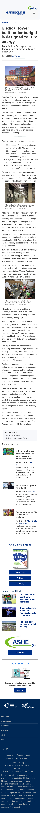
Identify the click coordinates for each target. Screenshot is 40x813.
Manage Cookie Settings (24, 771)
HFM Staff (31, 491)
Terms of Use (8, 771)
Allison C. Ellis (32, 521)
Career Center (20, 652)
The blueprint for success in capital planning (28, 624)
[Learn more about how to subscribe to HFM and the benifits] (20, 673)
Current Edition (20, 572)
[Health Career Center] (20, 642)
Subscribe (20, 690)
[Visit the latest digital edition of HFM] (20, 558)
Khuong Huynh (24, 523)
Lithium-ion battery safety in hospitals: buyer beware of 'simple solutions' (25, 455)
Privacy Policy (18, 762)
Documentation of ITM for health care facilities (26, 514)
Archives (20, 578)
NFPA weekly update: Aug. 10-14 (26, 486)
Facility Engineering (13, 435)
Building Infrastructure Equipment (18, 438)
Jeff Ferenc (16, 56)
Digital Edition (20, 544)
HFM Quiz (20, 584)
